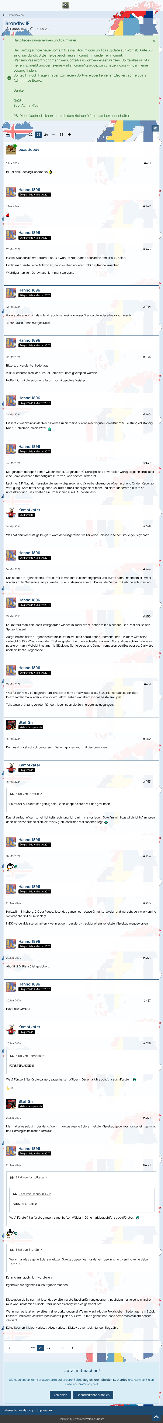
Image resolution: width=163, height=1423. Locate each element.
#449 (147, 569)
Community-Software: (81, 1419)
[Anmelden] (147, 5)
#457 (147, 1000)
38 (61, 134)
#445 (147, 357)
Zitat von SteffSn (27, 794)
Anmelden (60, 1395)
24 (46, 134)
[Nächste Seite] (69, 135)
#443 (147, 249)
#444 (147, 306)
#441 (147, 163)
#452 (147, 739)
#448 (147, 526)
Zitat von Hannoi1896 (30, 1056)
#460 (146, 1165)
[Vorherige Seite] (7, 135)
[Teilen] (155, 128)
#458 (147, 1043)
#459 (147, 1118)
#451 (147, 684)
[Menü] (157, 5)
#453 (147, 781)
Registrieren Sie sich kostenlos (105, 1380)
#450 (147, 616)
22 (31, 134)
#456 (147, 958)
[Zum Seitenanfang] (156, 1417)
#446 (147, 414)
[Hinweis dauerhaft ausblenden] (154, 40)
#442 (147, 206)
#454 (147, 856)
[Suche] (136, 5)
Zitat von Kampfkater (29, 1177)
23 (38, 134)
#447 (147, 463)
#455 (147, 903)
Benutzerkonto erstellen (93, 1395)
